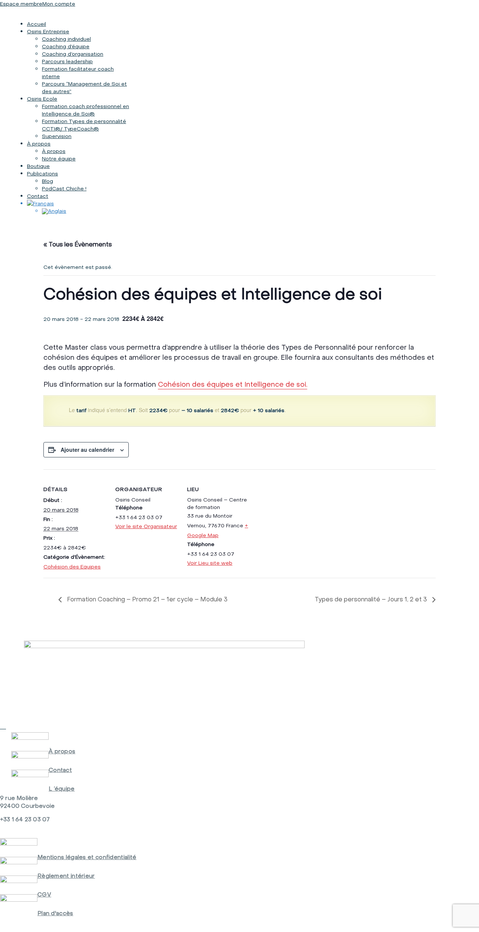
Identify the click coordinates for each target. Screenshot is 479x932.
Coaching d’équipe (65, 46)
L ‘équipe (62, 788)
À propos (39, 143)
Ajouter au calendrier (87, 449)
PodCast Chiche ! (64, 188)
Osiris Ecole (42, 98)
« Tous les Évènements (77, 244)
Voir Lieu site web (209, 563)
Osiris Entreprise (48, 31)
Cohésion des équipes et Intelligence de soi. (232, 384)
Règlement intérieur (66, 876)
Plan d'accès (55, 913)
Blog (47, 181)
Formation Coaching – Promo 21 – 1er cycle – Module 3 (146, 599)
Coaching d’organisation (72, 54)
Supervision (56, 136)
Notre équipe (59, 158)
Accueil (36, 24)
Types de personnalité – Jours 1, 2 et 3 (371, 599)
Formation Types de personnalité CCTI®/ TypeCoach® (84, 124)
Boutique (38, 166)
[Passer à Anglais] (54, 211)
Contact (37, 196)
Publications (42, 173)
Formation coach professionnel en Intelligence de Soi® (85, 109)
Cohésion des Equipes (72, 566)
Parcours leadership (67, 61)
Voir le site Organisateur (146, 526)
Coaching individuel (66, 39)
